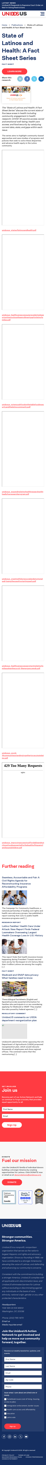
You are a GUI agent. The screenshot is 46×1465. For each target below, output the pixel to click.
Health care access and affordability (21, 1409)
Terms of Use (23, 1455)
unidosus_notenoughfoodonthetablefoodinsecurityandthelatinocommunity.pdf (23, 405)
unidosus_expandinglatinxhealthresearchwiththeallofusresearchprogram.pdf (22, 492)
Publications (17, 25)
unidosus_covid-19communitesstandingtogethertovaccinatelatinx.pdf (23, 755)
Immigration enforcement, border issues (23, 1406)
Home (4, 25)
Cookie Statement (10, 1459)
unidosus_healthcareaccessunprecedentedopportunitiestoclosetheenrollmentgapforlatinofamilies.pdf (23, 317)
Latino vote (11, 1417)
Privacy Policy (8, 1455)
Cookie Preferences (34, 1457)
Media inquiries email (12, 1324)
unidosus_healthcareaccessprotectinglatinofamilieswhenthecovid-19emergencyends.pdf (22, 667)
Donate (12, 1182)
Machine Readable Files (12, 1457)
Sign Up (12, 1124)
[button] (42, 14)
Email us (6, 1321)
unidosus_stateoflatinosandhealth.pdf (19, 230)
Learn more (15, 71)
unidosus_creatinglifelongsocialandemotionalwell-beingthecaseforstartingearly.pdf (22, 580)
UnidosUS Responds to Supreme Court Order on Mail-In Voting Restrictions (22, 6)
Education (11, 1413)
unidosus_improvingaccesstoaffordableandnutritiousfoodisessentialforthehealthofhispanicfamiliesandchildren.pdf (23, 845)
